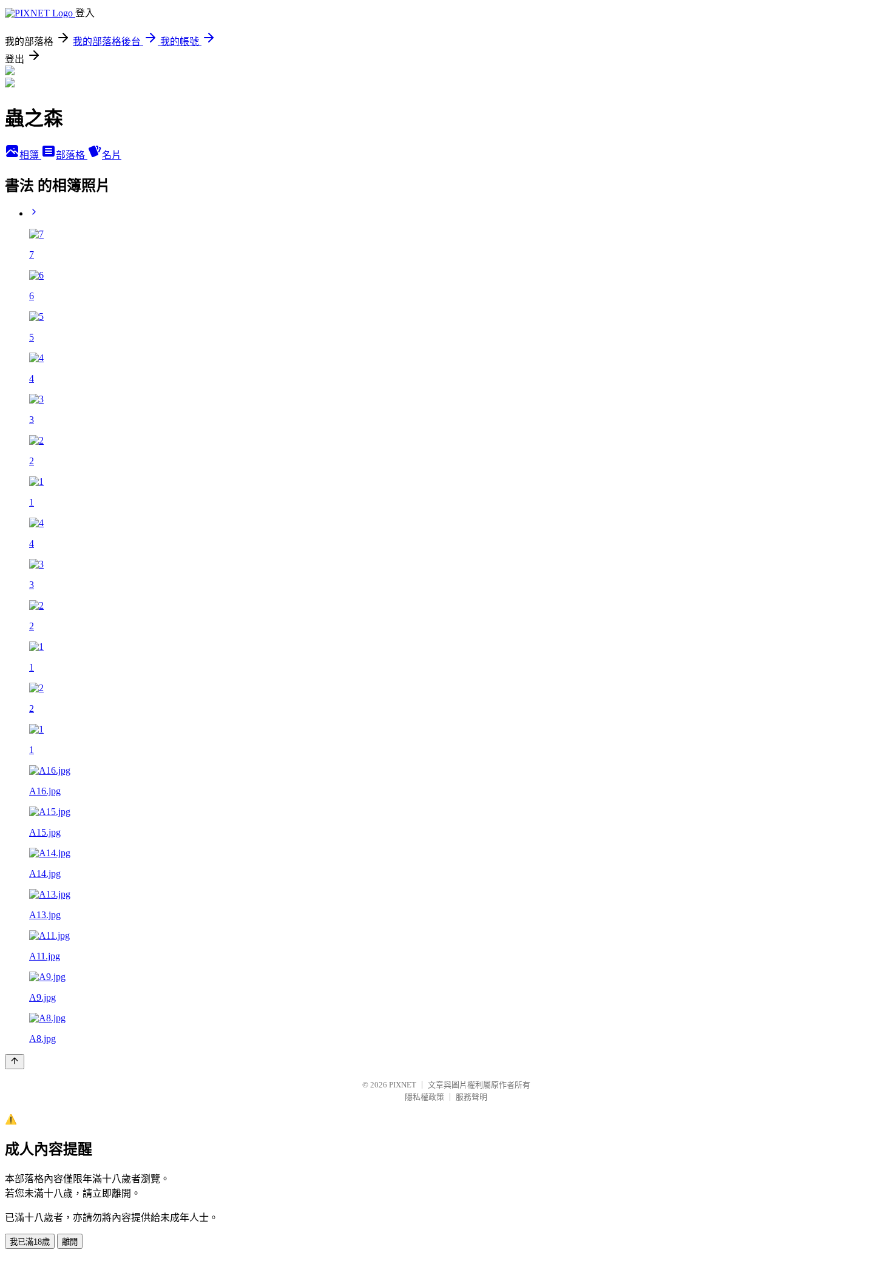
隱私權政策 (424, 1096)
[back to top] (14, 1061)
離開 (70, 1241)
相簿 (30, 155)
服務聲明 (471, 1096)
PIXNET (402, 1084)
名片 (111, 155)
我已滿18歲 (30, 1241)
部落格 (71, 155)
